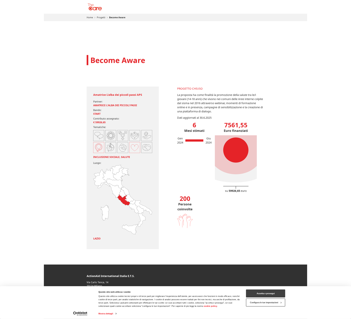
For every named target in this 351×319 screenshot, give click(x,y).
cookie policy (210, 306)
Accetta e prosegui (266, 293)
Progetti (101, 17)
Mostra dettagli (105, 313)
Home (90, 17)
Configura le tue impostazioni (264, 302)
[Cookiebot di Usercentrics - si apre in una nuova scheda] (80, 314)
